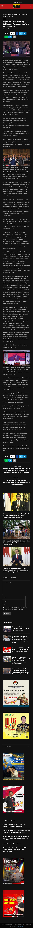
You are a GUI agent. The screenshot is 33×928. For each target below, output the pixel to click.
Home (4, 14)
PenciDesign (20, 926)
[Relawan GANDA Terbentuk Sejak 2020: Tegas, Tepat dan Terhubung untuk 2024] (7, 650)
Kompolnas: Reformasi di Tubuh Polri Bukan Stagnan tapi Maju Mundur (20, 628)
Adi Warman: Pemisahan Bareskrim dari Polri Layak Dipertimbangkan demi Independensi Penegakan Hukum (20, 639)
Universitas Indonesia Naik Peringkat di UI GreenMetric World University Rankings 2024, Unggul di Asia (16, 515)
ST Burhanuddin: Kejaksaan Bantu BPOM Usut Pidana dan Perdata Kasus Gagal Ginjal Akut (16, 482)
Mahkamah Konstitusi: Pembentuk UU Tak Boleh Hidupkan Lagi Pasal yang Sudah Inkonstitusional (15, 849)
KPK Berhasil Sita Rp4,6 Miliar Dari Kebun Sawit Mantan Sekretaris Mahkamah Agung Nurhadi (16, 542)
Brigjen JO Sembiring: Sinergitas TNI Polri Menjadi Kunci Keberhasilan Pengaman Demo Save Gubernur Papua (21, 660)
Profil (20, 2)
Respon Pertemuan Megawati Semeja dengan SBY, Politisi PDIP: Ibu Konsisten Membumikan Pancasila (16, 470)
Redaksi (16, 2)
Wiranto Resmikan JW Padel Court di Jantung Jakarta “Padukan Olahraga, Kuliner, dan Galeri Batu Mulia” (16, 838)
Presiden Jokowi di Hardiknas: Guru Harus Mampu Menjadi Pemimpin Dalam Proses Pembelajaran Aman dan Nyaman (16, 570)
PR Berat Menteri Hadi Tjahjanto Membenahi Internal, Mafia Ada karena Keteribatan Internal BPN (20, 671)
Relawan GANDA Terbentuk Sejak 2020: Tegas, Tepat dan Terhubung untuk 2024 (20, 649)
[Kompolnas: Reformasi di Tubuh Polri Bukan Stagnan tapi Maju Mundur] (7, 629)
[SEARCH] (28, 746)
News (4, 19)
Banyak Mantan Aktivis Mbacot (12, 844)
